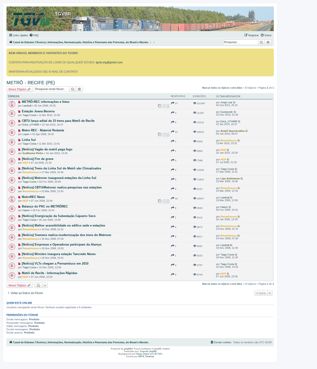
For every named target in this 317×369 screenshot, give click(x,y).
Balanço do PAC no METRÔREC (45, 206)
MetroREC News (33, 197)
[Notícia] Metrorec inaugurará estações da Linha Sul (59, 178)
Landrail (27, 105)
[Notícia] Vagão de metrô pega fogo (47, 149)
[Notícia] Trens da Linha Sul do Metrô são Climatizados (61, 168)
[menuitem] (34, 35)
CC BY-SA (156, 354)
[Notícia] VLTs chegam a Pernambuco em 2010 (55, 263)
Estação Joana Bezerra (38, 111)
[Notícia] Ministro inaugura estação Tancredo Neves (59, 254)
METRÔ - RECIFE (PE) (30, 82)
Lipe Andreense (230, 178)
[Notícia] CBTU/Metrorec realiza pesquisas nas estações (62, 187)
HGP (223, 150)
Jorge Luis (226, 102)
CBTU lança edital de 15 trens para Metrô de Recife (58, 121)
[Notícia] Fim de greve (37, 159)
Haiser (26, 210)
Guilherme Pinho (33, 153)
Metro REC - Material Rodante (43, 130)
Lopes (26, 134)
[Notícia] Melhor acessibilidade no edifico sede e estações (63, 225)
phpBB (128, 348)
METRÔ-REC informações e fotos (45, 102)
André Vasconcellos (232, 130)
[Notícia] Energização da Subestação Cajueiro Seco (59, 216)
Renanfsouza (228, 140)
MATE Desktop (146, 356)
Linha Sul (29, 140)
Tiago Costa (29, 115)
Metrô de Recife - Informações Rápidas (49, 273)
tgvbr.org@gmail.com (109, 62)
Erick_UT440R (31, 124)
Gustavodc (226, 111)
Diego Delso (142, 354)
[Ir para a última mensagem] (234, 102)
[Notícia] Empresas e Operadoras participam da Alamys (61, 244)
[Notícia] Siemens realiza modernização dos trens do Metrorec (66, 235)
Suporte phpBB (148, 351)
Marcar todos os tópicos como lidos (222, 87)
